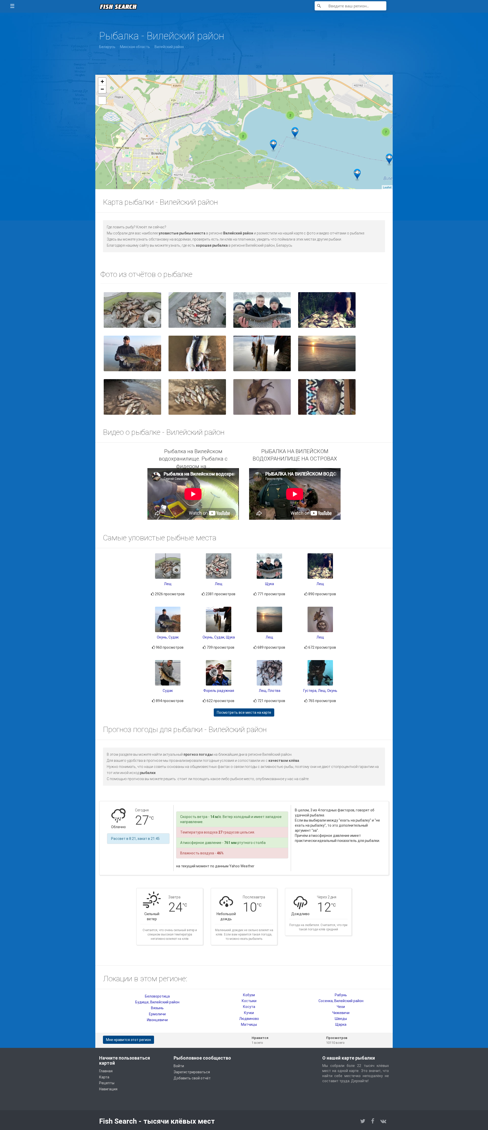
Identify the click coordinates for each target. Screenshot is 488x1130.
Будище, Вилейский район (157, 1002)
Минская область (135, 47)
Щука (269, 584)
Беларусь (107, 47)
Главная (106, 1071)
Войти (179, 1066)
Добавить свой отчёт (192, 1078)
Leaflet (387, 187)
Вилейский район (169, 47)
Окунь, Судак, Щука (219, 637)
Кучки (249, 1013)
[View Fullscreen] (102, 100)
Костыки (249, 1001)
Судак (168, 691)
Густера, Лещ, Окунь (320, 691)
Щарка (340, 1024)
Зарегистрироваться (192, 1072)
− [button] (102, 89)
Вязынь (157, 1008)
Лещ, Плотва (269, 691)
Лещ (168, 584)
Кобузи (249, 995)
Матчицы (249, 1024)
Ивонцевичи (157, 1020)
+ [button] (102, 81)
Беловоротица (157, 996)
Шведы (341, 1019)
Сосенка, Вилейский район (340, 1001)
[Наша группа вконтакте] (383, 1121)
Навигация (108, 1089)
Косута (249, 1007)
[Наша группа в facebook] (373, 1121)
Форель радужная (218, 691)
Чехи (341, 1007)
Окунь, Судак (168, 637)
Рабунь (341, 995)
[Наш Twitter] (363, 1121)
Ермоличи (157, 1014)
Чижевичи (340, 1013)
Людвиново (249, 1019)
